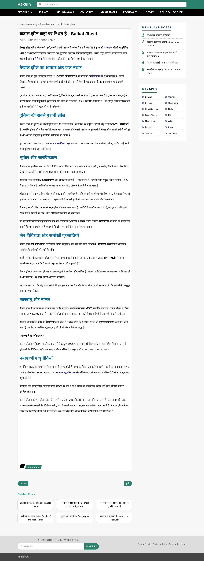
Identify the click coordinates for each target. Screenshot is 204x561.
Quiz (140, 544)
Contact (156, 544)
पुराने (127, 484)
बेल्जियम (96, 76)
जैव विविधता (37, 58)
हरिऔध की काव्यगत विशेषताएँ (158, 35)
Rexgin (24, 4)
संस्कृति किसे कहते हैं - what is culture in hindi (164, 71)
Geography (25, 12)
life (169, 115)
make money (150, 121)
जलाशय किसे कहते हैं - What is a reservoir (114, 518)
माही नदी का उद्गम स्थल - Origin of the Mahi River (36, 518)
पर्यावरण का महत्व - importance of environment (162, 54)
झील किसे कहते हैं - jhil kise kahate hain (35, 505)
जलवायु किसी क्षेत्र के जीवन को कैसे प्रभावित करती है (114, 505)
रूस (108, 47)
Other (170, 121)
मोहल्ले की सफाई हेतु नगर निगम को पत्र (162, 62)
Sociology (172, 133)
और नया (24, 484)
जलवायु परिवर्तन (67, 372)
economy (149, 103)
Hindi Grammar (64, 12)
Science (43, 12)
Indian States (108, 12)
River (170, 127)
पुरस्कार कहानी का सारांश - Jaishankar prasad (163, 44)
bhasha (148, 97)
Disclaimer (181, 544)
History (149, 12)
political (148, 127)
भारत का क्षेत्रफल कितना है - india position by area (75, 505)
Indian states (151, 115)
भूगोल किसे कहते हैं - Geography (75, 516)
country (171, 97)
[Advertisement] (75, 438)
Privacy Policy (168, 544)
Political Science (171, 12)
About (147, 544)
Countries (86, 12)
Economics (130, 12)
